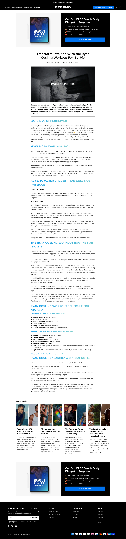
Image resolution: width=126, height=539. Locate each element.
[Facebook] (23, 526)
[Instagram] (8, 526)
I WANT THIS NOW (85, 40)
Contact (100, 511)
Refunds (100, 517)
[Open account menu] (116, 7)
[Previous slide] (4, 2)
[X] (12, 526)
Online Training (53, 511)
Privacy (100, 520)
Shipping (100, 514)
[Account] (116, 7)
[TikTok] (19, 526)
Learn (75, 517)
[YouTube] (16, 526)
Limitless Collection (55, 514)
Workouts (76, 511)
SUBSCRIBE (34, 517)
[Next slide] (120, 2)
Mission (51, 517)
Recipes (75, 514)
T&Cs (99, 523)
